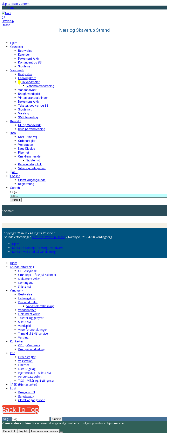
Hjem (15, 244)
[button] (8, 7)
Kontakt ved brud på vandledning (34, 252)
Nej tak (23, 431)
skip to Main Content (15, 4)
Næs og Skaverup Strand (48, 237)
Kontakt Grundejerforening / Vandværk (37, 248)
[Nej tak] (61, 432)
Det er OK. (9, 431)
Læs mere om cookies (44, 431)
